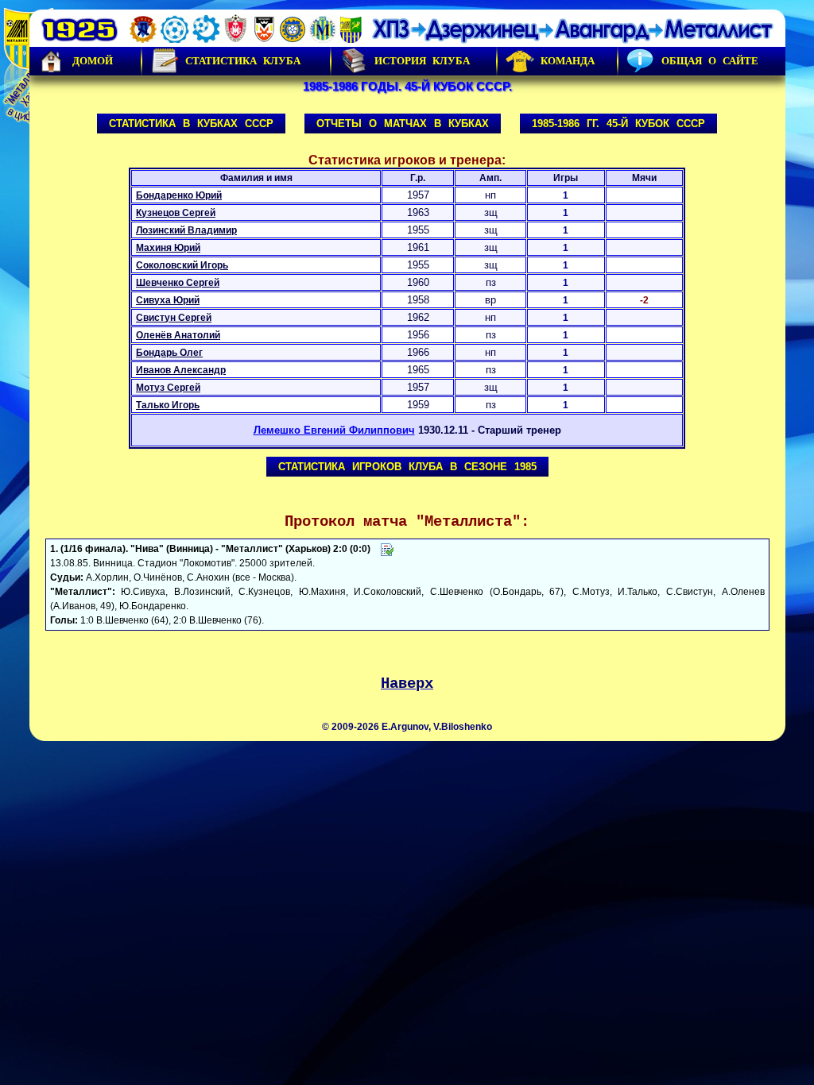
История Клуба (422, 61)
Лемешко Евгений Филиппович (334, 430)
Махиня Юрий (168, 247)
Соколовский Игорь (182, 265)
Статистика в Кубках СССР (191, 123)
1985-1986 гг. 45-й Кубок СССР (618, 123)
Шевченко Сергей (177, 282)
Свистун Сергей (173, 317)
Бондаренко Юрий (179, 195)
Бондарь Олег (169, 352)
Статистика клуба (242, 61)
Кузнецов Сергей (175, 212)
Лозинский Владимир (186, 230)
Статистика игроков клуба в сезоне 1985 (407, 467)
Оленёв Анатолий (178, 335)
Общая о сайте (709, 61)
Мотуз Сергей (168, 387)
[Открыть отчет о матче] (387, 548)
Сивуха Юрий (168, 300)
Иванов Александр (181, 370)
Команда (568, 61)
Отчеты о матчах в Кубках (402, 123)
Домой (92, 61)
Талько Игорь (168, 405)
